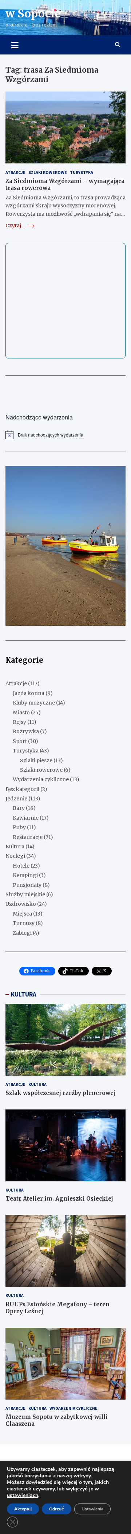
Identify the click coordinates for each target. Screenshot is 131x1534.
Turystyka (81, 172)
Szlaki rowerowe (47, 172)
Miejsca (22, 913)
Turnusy (24, 923)
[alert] (65, 434)
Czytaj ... (16, 225)
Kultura (14, 846)
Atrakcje (15, 172)
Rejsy (19, 722)
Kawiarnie (26, 818)
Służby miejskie (25, 894)
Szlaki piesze (36, 760)
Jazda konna (28, 693)
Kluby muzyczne (34, 702)
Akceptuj (23, 1509)
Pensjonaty (27, 885)
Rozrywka (26, 731)
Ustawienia (92, 1509)
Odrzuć (56, 1509)
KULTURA (23, 994)
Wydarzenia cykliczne (41, 779)
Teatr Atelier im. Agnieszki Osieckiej (59, 1198)
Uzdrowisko (20, 904)
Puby (19, 827)
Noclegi (15, 856)
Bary (19, 808)
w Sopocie (33, 13)
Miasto (21, 712)
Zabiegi (22, 933)
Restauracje (28, 837)
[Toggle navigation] (14, 44)
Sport (20, 741)
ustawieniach (22, 1495)
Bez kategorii (22, 789)
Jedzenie (16, 798)
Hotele (21, 866)
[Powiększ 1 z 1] (116, 475)
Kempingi (25, 875)
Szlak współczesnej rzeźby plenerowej (60, 1092)
